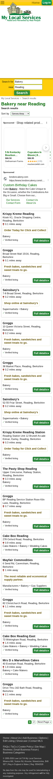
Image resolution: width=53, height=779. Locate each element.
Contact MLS (36, 741)
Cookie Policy (25, 746)
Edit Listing (9, 741)
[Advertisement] (26, 50)
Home (36, 2)
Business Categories (14, 752)
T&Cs (14, 746)
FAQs (6, 746)
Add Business (30, 738)
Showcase (21, 741)
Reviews (7, 749)
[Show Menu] (2, 2)
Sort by (5, 113)
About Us (16, 738)
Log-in (47, 2)
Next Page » (44, 722)
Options (43, 738)
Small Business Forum (26, 749)
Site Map (39, 746)
